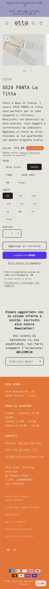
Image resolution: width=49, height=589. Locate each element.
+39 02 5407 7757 (25, 449)
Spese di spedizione (30, 153)
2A (23, 204)
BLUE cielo (13, 166)
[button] (6, 23)
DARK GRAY (28, 174)
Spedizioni (12, 514)
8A (34, 212)
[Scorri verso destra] (31, 71)
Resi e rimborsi (15, 521)
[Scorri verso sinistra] (18, 71)
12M (10, 204)
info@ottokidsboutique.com (24, 456)
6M (7, 182)
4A (9, 212)
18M (35, 196)
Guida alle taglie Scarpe (22, 507)
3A (36, 204)
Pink (22, 182)
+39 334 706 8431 (30, 442)
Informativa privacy (18, 528)
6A (20, 211)
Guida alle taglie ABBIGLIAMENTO (17, 498)
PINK (9, 174)
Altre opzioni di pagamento (24, 263)
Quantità (8, 226)
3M (22, 196)
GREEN (34, 166)
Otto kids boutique (22, 581)
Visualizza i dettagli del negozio (22, 284)
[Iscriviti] (40, 361)
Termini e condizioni (19, 536)
